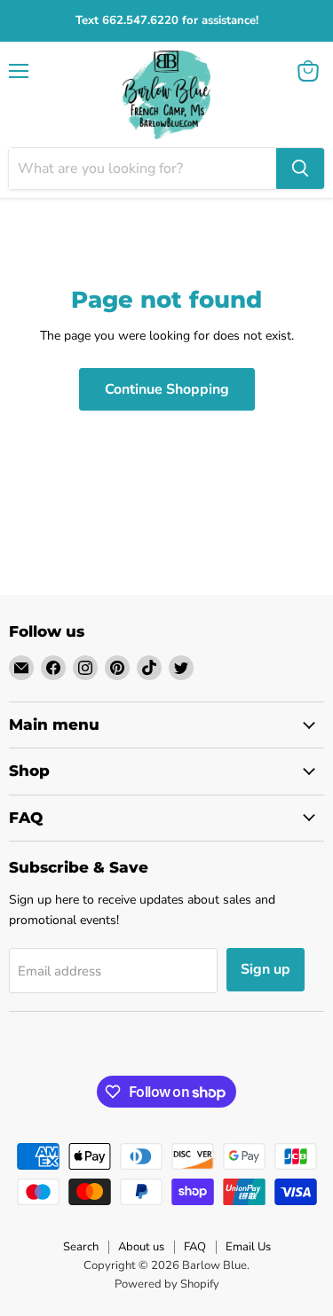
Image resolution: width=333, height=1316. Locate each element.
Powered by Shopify (167, 1284)
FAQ (195, 1247)
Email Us (248, 1247)
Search (81, 1247)
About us (141, 1247)
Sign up (265, 969)
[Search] (300, 168)
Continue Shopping (167, 389)
